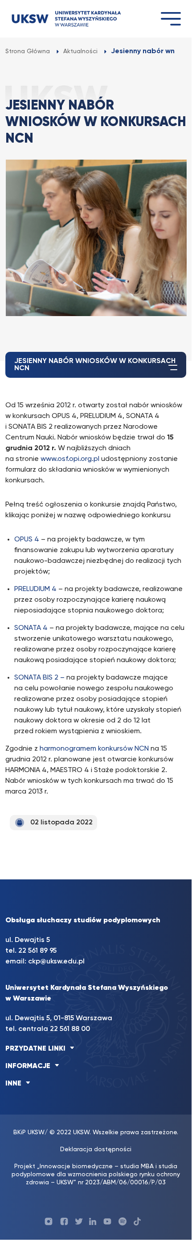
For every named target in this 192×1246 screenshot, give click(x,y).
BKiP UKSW (29, 1132)
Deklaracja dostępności (95, 1149)
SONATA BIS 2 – (40, 677)
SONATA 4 (31, 628)
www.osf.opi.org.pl (70, 459)
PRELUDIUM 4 (35, 589)
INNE (13, 1083)
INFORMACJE (27, 1066)
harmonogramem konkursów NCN (94, 748)
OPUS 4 (26, 539)
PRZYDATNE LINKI (35, 1048)
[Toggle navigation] (170, 18)
